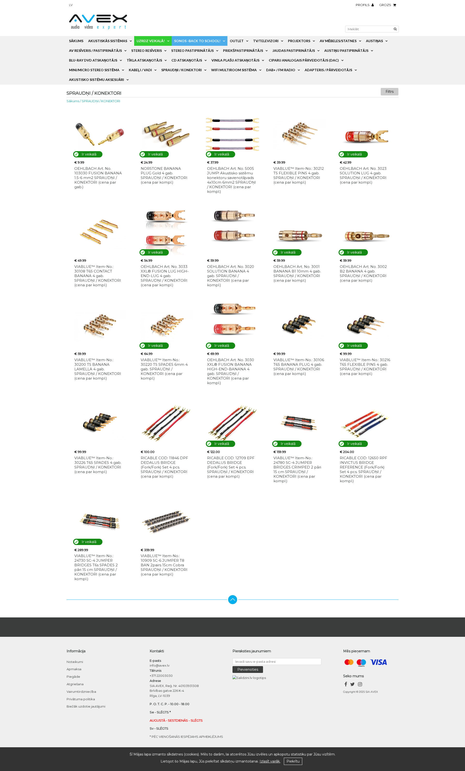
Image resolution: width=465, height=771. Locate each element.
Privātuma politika (81, 699)
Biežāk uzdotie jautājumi (86, 706)
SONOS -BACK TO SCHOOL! (197, 41)
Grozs (385, 5)
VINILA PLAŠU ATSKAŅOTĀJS (235, 60)
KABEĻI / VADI (140, 70)
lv (71, 5)
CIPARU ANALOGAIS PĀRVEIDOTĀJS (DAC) (304, 60)
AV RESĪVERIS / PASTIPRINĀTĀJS (95, 50)
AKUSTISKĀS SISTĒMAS (107, 41)
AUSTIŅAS (374, 41)
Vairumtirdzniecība (81, 691)
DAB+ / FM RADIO (280, 70)
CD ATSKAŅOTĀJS (186, 60)
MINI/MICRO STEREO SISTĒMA (94, 70)
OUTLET (237, 41)
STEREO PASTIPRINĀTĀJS (192, 50)
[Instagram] (360, 685)
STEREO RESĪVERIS (146, 50)
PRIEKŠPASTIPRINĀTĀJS (243, 50)
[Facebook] (345, 685)
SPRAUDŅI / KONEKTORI (181, 70)
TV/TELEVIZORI (266, 41)
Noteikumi (75, 662)
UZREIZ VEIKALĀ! (151, 41)
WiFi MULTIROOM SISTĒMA (234, 70)
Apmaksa (74, 669)
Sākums (76, 41)
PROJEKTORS (299, 41)
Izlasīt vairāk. (270, 761)
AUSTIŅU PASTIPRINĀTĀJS (346, 50)
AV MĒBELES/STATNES (338, 41)
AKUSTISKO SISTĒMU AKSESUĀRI (96, 80)
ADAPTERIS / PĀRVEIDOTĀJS (328, 70)
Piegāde (73, 676)
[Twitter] (352, 685)
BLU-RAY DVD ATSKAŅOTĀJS (93, 60)
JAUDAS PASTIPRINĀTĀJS (293, 50)
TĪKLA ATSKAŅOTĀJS (144, 60)
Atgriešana (75, 684)
